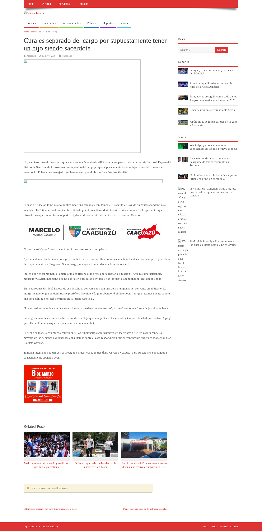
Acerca (46, 4)
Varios (124, 23)
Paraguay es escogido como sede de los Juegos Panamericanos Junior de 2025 (213, 98)
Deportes (108, 23)
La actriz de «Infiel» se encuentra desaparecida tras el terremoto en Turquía (210, 162)
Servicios (64, 4)
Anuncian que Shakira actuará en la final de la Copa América (211, 85)
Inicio (30, 4)
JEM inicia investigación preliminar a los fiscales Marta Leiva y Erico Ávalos (213, 242)
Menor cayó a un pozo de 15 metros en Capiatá (144, 509)
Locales (31, 23)
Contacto (82, 4)
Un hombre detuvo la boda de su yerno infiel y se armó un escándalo (213, 177)
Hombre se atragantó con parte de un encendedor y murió (51, 509)
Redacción (31, 55)
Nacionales (49, 23)
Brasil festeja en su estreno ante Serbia (213, 109)
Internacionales (71, 23)
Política (91, 23)
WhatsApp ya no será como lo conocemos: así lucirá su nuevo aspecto (213, 146)
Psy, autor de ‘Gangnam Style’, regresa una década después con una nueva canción (213, 192)
